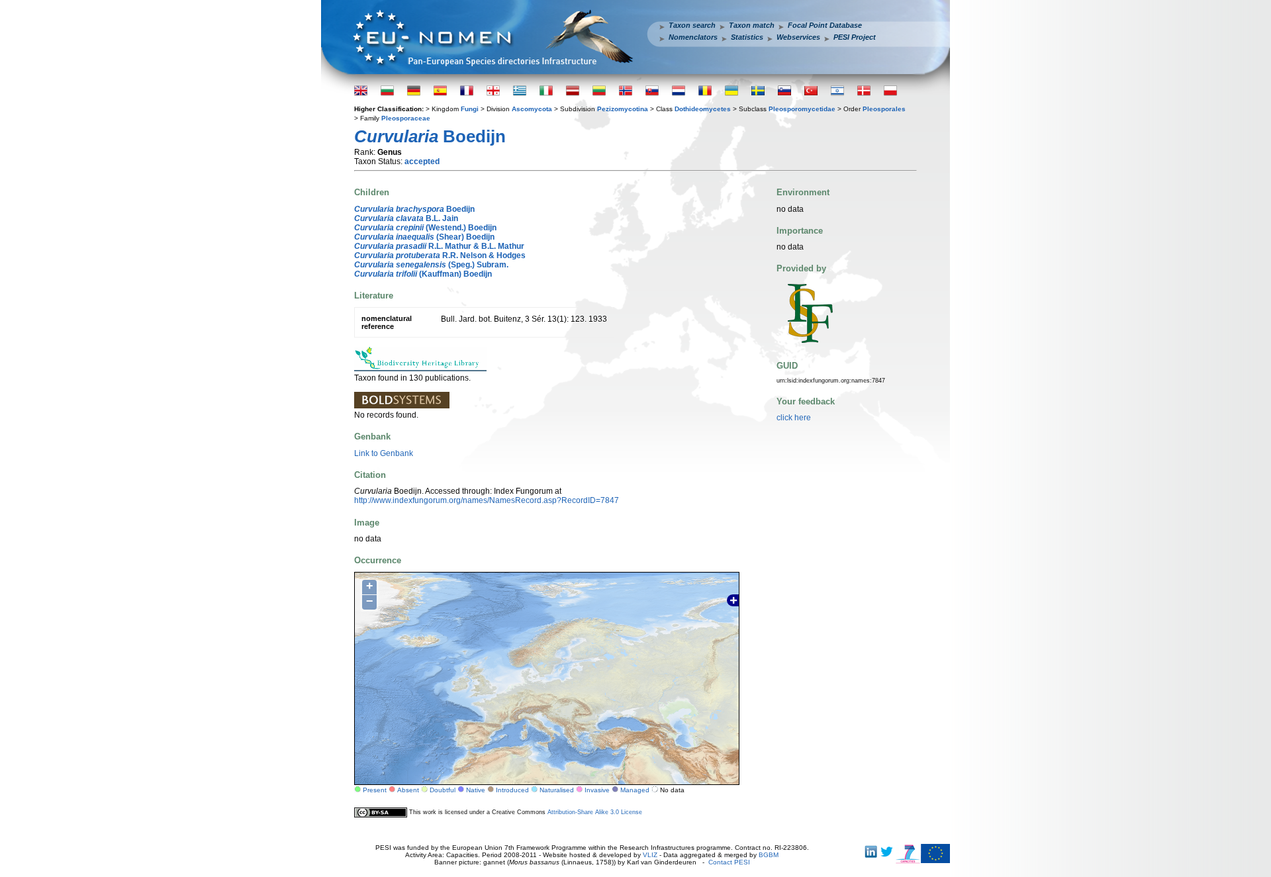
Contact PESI (729, 862)
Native (475, 790)
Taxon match (752, 25)
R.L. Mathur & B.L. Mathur (439, 246)
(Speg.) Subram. (431, 264)
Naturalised (557, 790)
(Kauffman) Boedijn (423, 274)
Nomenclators (693, 37)
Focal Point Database (825, 25)
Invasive (597, 790)
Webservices (798, 37)
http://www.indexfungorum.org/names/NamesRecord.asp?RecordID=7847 (486, 500)
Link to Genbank (383, 453)
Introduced (512, 790)
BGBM (768, 854)
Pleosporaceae (405, 118)
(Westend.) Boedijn (425, 227)
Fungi (470, 109)
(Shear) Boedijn (424, 237)
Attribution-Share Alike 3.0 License (594, 812)
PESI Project (854, 37)
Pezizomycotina (622, 109)
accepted (422, 161)
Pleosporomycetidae (802, 109)
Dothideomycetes (703, 109)
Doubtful (442, 790)
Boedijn (414, 209)
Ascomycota (532, 109)
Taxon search (692, 25)
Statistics (747, 37)
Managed (634, 790)
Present (375, 790)
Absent (408, 790)
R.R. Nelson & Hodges (440, 255)
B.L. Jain (406, 218)
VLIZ (650, 854)
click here (794, 417)
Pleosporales (884, 109)
